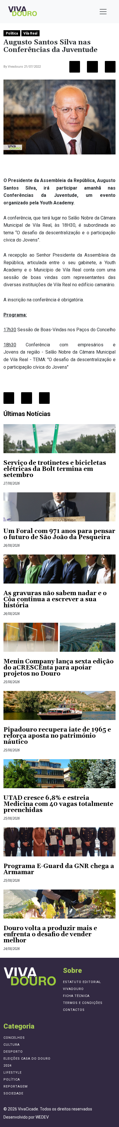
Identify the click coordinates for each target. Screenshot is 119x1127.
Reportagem (15, 1086)
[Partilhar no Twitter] (92, 67)
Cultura (11, 1045)
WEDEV (42, 1117)
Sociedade (13, 1093)
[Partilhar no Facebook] (74, 67)
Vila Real (30, 33)
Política (12, 33)
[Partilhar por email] (110, 67)
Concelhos (14, 1038)
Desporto (13, 1052)
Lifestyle (12, 1072)
